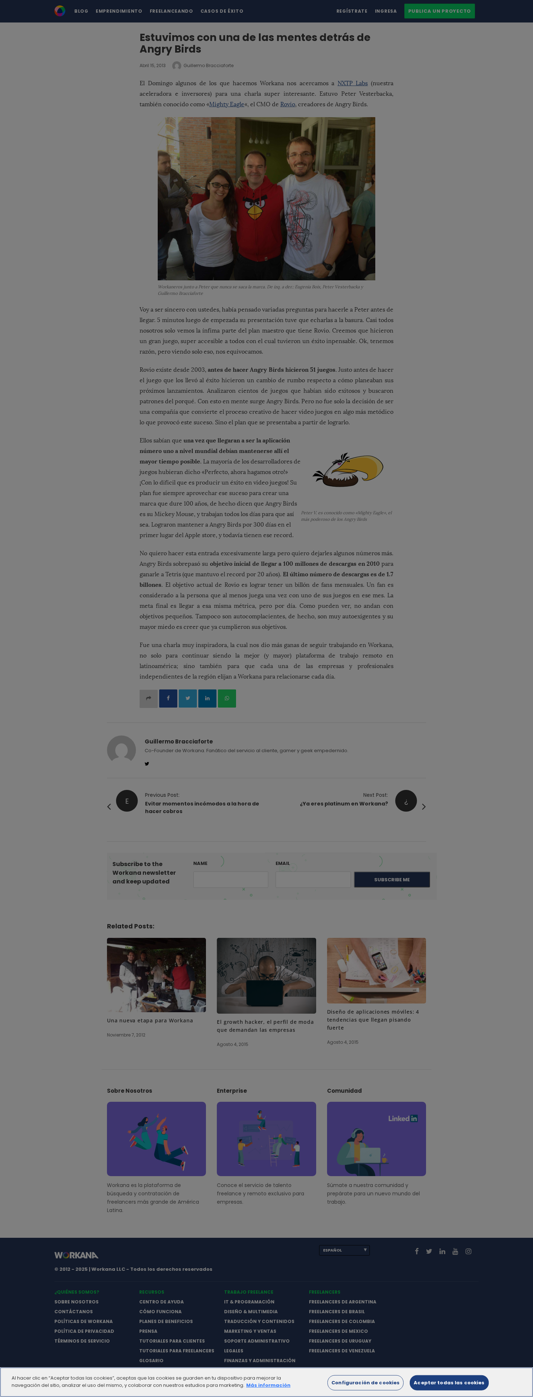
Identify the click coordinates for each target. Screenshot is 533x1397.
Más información (268, 1384)
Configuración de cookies (365, 1382)
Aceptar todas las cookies (449, 1382)
